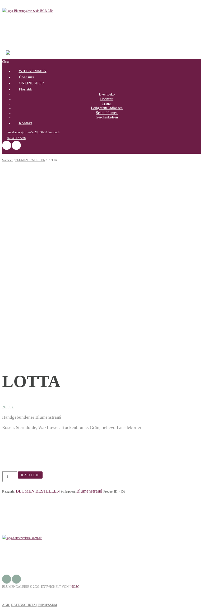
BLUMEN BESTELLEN (30, 159)
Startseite (7, 159)
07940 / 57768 (16, 138)
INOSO (75, 587)
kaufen (30, 475)
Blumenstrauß (89, 491)
